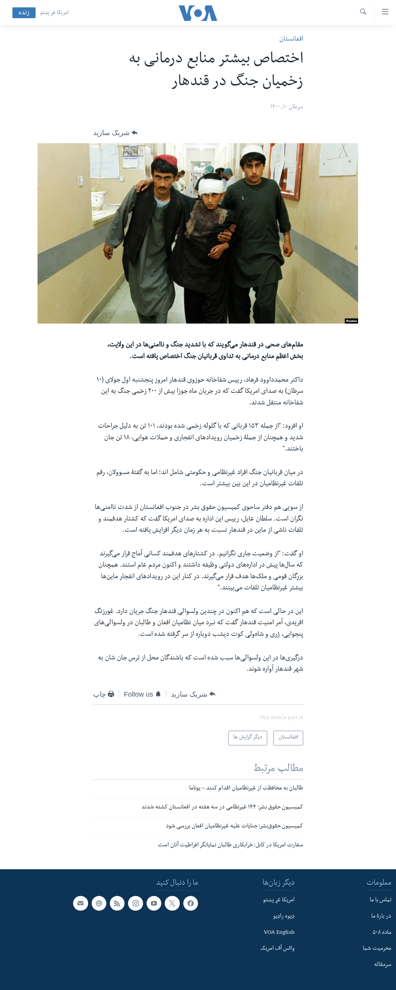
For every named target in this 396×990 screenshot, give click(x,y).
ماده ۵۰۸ (381, 933)
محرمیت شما (377, 949)
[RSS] (117, 903)
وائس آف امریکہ (277, 949)
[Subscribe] (80, 903)
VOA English (279, 933)
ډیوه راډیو (284, 916)
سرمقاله (382, 965)
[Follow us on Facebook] (190, 903)
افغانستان (291, 40)
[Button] (115, 133)
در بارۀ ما (381, 916)
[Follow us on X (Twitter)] (172, 903)
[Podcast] (99, 903)
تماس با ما (380, 900)
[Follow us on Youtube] (154, 903)
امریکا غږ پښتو (54, 13)
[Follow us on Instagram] (135, 903)
